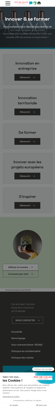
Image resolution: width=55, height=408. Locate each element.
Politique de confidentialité (25, 351)
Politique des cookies (22, 357)
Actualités (16, 331)
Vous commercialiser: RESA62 (26, 344)
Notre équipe (18, 338)
